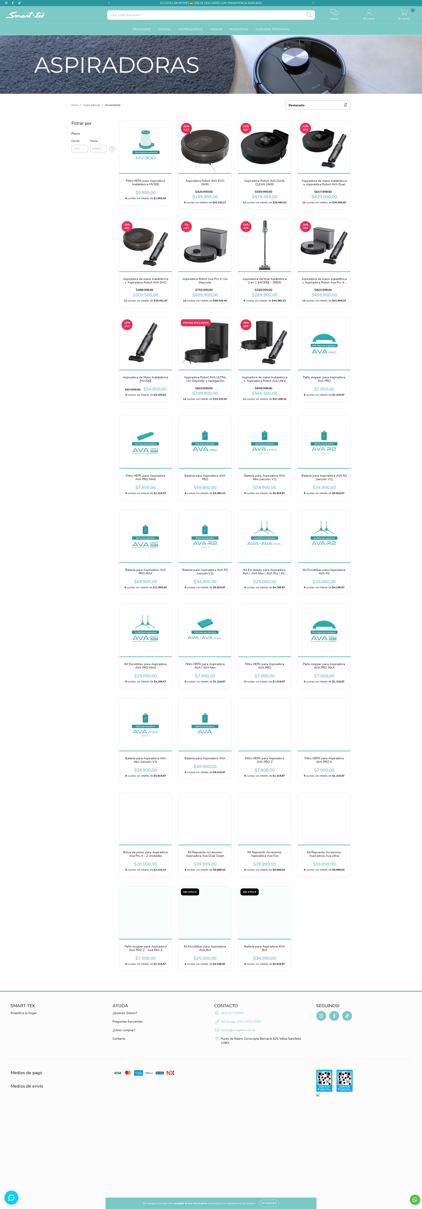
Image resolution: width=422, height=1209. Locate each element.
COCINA (164, 29)
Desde (75, 141)
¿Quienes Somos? (125, 1013)
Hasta (94, 141)
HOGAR (216, 29)
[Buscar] (309, 15)
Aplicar (112, 149)
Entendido (269, 1203)
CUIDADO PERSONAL (273, 29)
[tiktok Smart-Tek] (19, 3)
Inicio (74, 105)
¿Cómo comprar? (124, 1030)
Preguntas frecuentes (128, 1022)
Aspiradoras (91, 105)
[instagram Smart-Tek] (6, 3)
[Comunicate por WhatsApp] (415, 1200)
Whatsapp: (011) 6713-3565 (241, 1022)
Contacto (119, 1039)
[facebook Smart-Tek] (13, 3)
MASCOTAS (239, 29)
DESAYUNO (142, 29)
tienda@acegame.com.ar (238, 1030)
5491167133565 (232, 1013)
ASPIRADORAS (191, 29)
